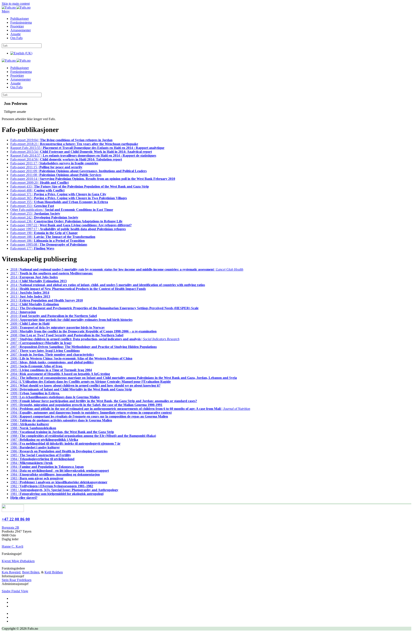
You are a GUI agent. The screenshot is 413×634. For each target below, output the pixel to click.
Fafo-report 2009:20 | (39, 182)
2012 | (34, 304)
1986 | (65, 443)
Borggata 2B (10, 527)
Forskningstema (21, 22)
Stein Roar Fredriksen (16, 580)
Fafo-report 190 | (44, 233)
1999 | (35, 393)
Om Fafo (16, 38)
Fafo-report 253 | (35, 213)
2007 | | (94, 339)
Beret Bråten (30, 572)
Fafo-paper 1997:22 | (71, 225)
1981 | (64, 490)
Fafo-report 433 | (79, 186)
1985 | (40, 455)
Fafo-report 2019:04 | (61, 140)
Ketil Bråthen (54, 572)
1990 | (89, 416)
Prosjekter (17, 26)
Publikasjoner (19, 18)
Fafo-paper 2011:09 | (78, 171)
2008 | (66, 335)
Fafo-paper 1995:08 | (48, 244)
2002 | (123, 378)
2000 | (71, 389)
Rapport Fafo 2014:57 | (83, 155)
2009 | (29, 323)
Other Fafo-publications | (61, 209)
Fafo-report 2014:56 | (66, 159)
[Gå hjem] (16, 7)
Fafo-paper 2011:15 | (46, 167)
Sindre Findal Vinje (15, 591)
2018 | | (126, 269)
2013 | (30, 296)
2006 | (71, 358)
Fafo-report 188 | (52, 237)
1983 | (36, 478)
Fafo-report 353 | (32, 206)
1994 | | (130, 408)
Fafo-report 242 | (44, 217)
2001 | (85, 385)
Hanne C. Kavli (12, 546)
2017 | (51, 273)
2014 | (34, 277)
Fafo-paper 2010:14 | (92, 179)
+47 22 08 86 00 (16, 519)
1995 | (86, 405)
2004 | (60, 374)
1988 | (29, 424)
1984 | (42, 459)
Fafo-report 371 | (58, 194)
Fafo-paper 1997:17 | (68, 229)
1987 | (44, 439)
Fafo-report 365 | (68, 198)
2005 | (52, 362)
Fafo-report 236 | (66, 221)
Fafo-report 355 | (59, 202)
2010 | (53, 316)
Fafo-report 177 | (32, 248)
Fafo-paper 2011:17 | (54, 163)
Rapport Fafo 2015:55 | (87, 148)
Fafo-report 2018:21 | (74, 144)
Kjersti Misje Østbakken (18, 561)
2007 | (40, 343)
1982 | (51, 486)
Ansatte (15, 34)
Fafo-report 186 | (47, 240)
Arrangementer (20, 30)
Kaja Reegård (11, 572)
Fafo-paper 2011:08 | (55, 175)
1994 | (91, 412)
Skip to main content (16, 3)
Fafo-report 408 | (37, 190)
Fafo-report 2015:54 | (81, 151)
